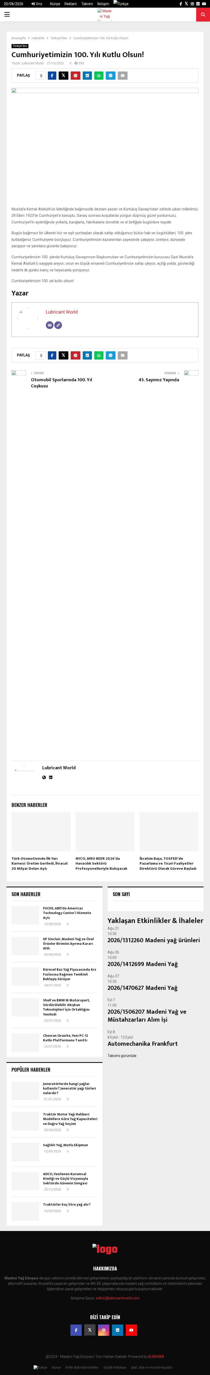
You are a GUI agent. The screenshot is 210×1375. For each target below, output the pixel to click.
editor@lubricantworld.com (118, 1298)
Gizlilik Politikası (114, 1367)
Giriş (38, 4)
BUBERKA (156, 1357)
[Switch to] (121, 4)
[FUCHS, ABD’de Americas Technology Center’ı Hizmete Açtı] (25, 915)
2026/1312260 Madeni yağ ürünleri (154, 940)
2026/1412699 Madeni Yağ (143, 964)
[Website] (58, 325)
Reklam (71, 4)
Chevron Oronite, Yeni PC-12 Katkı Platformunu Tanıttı (65, 1038)
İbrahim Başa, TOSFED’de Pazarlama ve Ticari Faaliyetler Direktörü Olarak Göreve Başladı (168, 863)
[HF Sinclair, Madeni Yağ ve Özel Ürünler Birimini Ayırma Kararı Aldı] (25, 946)
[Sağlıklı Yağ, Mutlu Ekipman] (25, 1152)
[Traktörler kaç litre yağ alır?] (25, 1211)
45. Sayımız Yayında (159, 380)
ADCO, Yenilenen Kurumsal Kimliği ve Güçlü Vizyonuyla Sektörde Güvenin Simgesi (65, 1178)
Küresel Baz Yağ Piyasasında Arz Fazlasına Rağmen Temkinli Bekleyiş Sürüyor (69, 974)
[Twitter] (90, 1330)
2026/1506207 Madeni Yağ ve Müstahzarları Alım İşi (147, 1016)
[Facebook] (76, 1330)
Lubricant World (33, 63)
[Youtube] (131, 1330)
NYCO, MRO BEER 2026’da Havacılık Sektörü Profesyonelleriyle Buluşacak (101, 863)
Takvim (87, 4)
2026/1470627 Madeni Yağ (143, 988)
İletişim (103, 4)
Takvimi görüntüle (122, 1056)
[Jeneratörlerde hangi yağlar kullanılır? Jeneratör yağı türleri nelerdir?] (25, 1091)
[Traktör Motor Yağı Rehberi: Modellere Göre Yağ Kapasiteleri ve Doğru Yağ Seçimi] (25, 1121)
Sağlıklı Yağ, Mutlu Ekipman (65, 1145)
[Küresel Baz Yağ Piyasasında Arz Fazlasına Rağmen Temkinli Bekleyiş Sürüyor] (25, 976)
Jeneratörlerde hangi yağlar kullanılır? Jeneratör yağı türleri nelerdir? (69, 1088)
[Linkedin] (117, 1330)
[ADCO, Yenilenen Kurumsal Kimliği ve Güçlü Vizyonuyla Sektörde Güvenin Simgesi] (25, 1181)
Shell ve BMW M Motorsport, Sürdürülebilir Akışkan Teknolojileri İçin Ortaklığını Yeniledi (66, 1007)
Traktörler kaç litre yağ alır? (67, 1204)
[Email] (50, 325)
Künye (55, 4)
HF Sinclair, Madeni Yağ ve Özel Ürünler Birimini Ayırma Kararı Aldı (68, 943)
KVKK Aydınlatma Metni (82, 1367)
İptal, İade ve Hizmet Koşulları (152, 1367)
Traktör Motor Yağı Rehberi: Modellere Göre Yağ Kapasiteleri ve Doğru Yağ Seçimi (70, 1118)
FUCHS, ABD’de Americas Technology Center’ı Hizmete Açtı (67, 912)
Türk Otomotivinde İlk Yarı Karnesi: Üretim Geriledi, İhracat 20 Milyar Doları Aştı (40, 863)
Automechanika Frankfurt (143, 1044)
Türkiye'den (20, 46)
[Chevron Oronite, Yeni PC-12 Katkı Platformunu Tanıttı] (25, 1042)
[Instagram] (103, 1330)
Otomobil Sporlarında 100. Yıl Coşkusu (61, 383)
